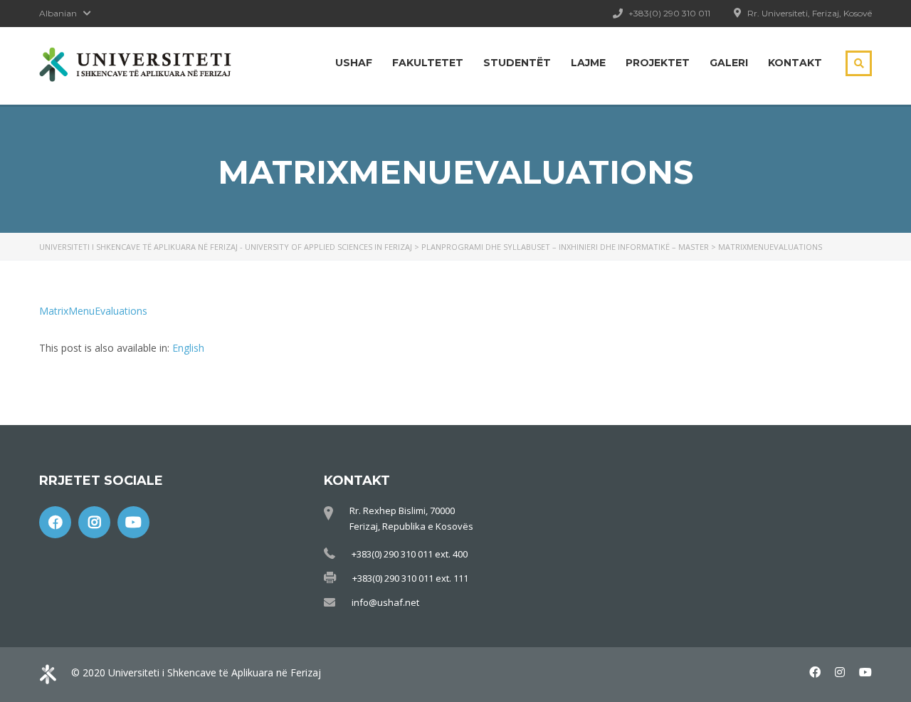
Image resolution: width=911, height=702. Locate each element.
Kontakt (795, 62)
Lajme (588, 62)
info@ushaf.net (385, 602)
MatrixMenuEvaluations (93, 311)
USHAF (353, 62)
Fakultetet (427, 62)
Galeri (729, 62)
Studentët (517, 62)
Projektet (658, 62)
